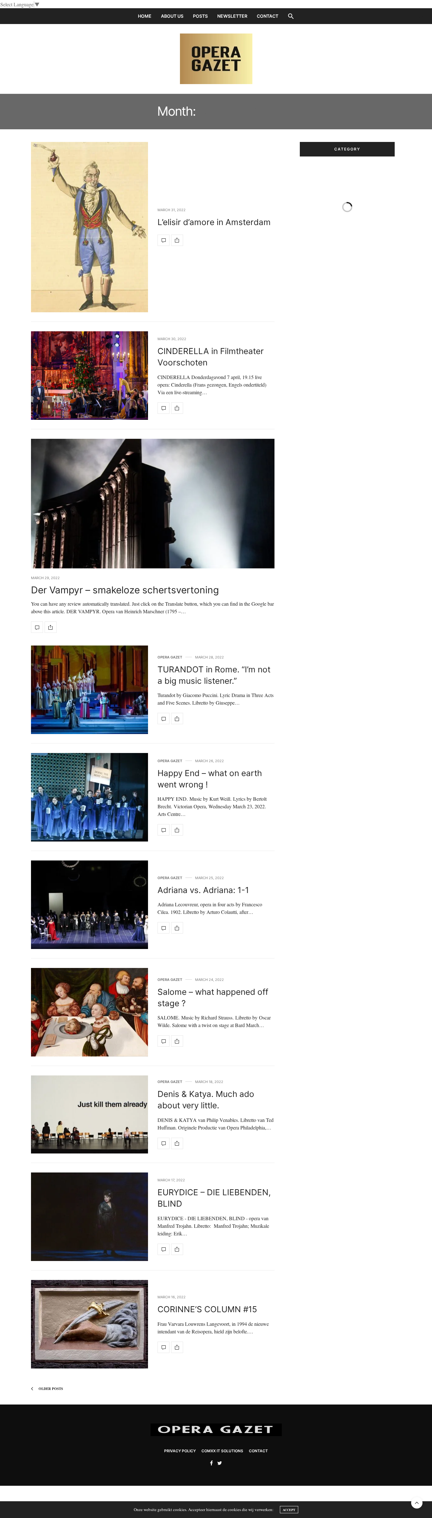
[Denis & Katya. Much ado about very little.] (89, 1114)
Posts (200, 16)
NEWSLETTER (232, 16)
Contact (267, 16)
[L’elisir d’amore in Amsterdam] (89, 227)
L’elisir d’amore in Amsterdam (214, 222)
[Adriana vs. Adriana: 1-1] (89, 904)
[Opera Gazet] (216, 59)
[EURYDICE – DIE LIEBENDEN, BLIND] (89, 1216)
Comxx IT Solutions (222, 1450)
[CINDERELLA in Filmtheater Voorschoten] (89, 375)
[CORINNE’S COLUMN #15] (89, 1324)
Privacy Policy (180, 1450)
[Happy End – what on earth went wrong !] (89, 797)
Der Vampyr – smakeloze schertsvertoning (125, 590)
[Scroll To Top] (417, 1503)
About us (172, 16)
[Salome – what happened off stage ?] (89, 1012)
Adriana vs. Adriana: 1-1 (203, 890)
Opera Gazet (169, 657)
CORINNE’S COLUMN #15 (207, 1309)
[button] (291, 16)
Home (144, 16)
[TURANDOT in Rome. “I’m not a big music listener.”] (89, 690)
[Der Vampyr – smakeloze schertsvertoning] (153, 531)
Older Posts (50, 1388)
